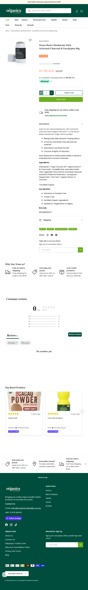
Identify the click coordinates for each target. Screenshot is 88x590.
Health (48, 498)
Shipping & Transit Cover (15, 543)
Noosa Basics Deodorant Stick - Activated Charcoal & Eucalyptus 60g (34, 31)
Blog (7, 555)
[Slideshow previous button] (6, 410)
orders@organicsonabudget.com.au (25, 508)
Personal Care (72, 229)
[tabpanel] (44, 358)
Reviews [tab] (12, 335)
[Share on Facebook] (52, 235)
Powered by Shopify (31, 580)
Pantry (48, 490)
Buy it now (61, 99)
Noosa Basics (44, 41)
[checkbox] (25, 343)
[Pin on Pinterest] (56, 235)
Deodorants (50, 229)
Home (7, 31)
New (16, 20)
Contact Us (10, 539)
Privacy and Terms (13, 551)
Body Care (42, 229)
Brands (30, 25)
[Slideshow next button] (82, 410)
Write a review (75, 334)
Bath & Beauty (52, 494)
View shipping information (56, 115)
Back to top (43, 477)
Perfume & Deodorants (61, 229)
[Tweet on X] (48, 235)
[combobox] (48, 10)
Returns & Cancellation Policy (17, 547)
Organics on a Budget (17, 580)
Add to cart (69, 93)
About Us (9, 535)
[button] (81, 11)
